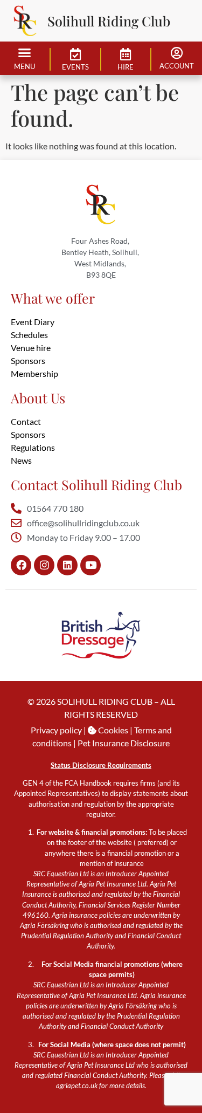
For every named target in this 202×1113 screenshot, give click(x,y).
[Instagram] (44, 565)
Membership (34, 373)
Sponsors (28, 360)
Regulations (33, 447)
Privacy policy (56, 730)
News (21, 460)
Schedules (29, 334)
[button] (25, 53)
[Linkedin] (67, 565)
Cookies (112, 730)
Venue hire (31, 347)
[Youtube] (90, 565)
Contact (26, 421)
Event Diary (32, 322)
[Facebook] (21, 565)
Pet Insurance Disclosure (124, 743)
